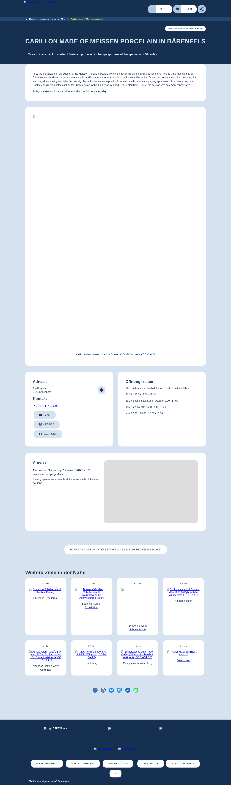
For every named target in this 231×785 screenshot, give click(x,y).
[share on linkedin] (127, 690)
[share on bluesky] (111, 690)
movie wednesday (47, 763)
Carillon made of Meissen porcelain (87, 19)
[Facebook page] (103, 749)
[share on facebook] (95, 690)
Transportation (118, 763)
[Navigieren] (101, 390)
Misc (63, 19)
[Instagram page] (127, 749)
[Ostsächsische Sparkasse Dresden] (173, 733)
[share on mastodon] (119, 690)
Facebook (48, 433)
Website (46, 424)
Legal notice (151, 763)
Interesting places (48, 19)
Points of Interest (82, 763)
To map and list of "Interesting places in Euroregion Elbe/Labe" (115, 549)
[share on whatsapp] (136, 690)
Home (32, 19)
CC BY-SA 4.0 (147, 354)
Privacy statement (182, 763)
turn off (198, 28)
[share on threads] (103, 690)
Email (44, 414)
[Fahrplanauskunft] (79, 470)
